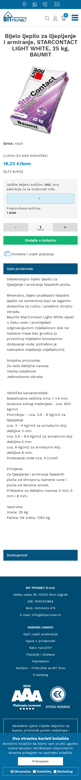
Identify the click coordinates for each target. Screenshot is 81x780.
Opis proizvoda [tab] (20, 269)
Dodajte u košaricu (40, 240)
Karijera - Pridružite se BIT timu (40, 668)
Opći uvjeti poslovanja (40, 634)
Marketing (65, 771)
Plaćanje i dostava (40, 654)
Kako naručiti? (40, 647)
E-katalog (40, 675)
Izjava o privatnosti (40, 641)
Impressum (40, 661)
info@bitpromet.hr (46, 615)
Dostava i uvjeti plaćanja (32, 254)
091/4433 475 (45, 608)
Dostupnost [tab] (17, 555)
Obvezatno (22, 771)
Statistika (43, 771)
